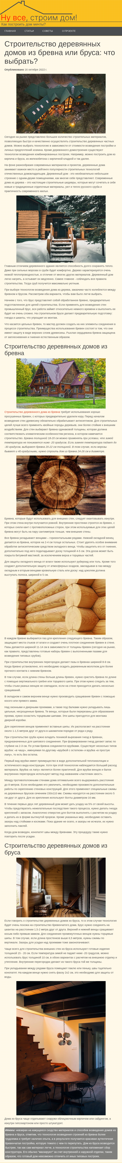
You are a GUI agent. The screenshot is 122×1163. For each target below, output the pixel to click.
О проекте (69, 31)
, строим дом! (39, 17)
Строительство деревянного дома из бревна (32, 411)
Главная (10, 31)
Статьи (29, 31)
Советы (47, 31)
